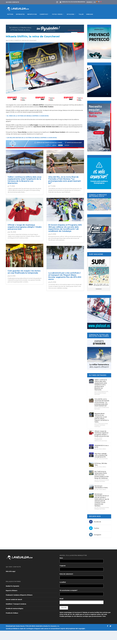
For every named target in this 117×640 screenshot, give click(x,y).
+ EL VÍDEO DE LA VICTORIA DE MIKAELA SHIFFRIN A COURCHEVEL (27, 116)
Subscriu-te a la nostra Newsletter (73, 1)
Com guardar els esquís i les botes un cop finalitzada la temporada (24, 272)
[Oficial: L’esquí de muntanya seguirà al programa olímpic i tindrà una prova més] (91, 432)
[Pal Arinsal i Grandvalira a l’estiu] (91, 487)
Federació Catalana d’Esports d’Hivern (19, 595)
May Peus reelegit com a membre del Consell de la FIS (101, 455)
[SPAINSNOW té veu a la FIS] (91, 446)
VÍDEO (104, 449)
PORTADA (97, 426)
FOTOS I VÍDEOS (57, 14)
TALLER (81, 14)
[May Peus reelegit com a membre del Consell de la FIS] (91, 455)
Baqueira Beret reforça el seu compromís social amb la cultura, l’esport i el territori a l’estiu (102, 418)
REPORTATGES (32, 14)
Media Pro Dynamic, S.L (51, 626)
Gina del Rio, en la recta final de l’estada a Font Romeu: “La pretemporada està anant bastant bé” (64, 180)
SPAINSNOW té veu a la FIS (101, 446)
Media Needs (20, 626)
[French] (99, 1)
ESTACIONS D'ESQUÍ (100, 393)
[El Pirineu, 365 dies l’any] (91, 464)
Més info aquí (10, 571)
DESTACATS (25, 40)
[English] (100, 1)
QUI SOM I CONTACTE (12, 2)
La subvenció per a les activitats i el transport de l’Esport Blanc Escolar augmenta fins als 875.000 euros (64, 276)
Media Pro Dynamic (12, 586)
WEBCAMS (89, 14)
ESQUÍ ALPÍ (33, 40)
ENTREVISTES (20, 14)
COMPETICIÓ (44, 14)
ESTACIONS (70, 14)
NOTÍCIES (10, 14)
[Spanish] (97, 1)
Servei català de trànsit (14, 599)
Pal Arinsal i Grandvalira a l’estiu (101, 486)
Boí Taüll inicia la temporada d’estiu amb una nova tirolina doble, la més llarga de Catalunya (102, 475)
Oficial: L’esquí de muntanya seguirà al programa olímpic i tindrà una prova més (24, 227)
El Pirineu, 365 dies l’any (101, 464)
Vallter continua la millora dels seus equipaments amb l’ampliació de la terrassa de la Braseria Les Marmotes (24, 180)
